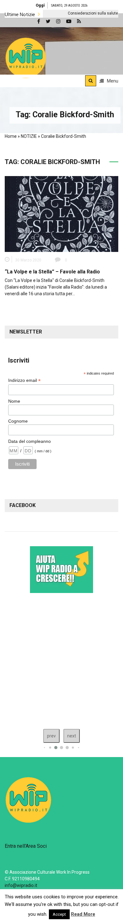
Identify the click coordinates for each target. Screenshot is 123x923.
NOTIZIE (29, 136)
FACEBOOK (22, 505)
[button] (26, 58)
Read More (83, 914)
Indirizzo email (24, 380)
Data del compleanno (29, 441)
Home (11, 136)
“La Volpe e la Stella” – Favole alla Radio (52, 272)
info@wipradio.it (21, 885)
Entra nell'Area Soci (26, 846)
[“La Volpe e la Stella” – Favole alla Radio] (61, 213)
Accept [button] (59, 914)
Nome (14, 401)
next (71, 735)
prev (51, 735)
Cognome (18, 421)
